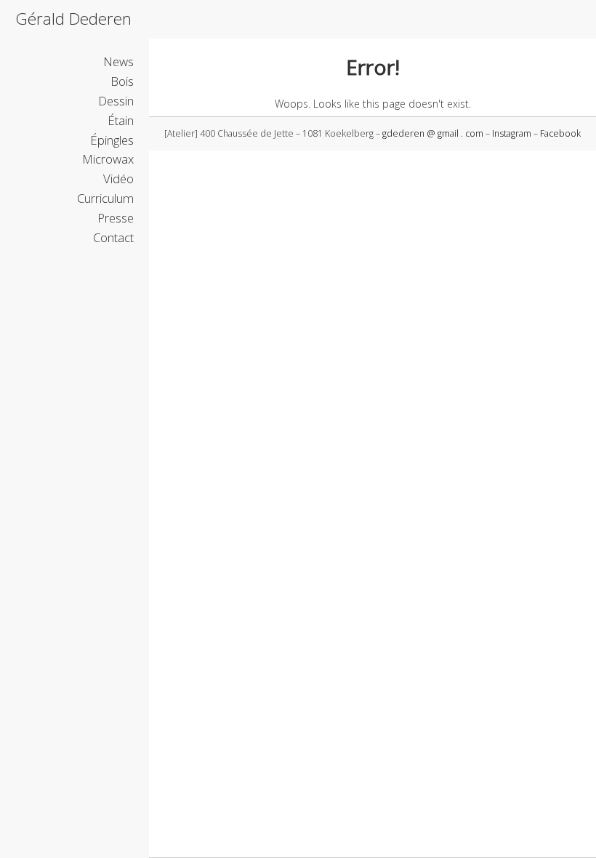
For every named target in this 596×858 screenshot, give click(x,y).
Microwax (108, 159)
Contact (113, 237)
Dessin (116, 100)
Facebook (560, 133)
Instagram (511, 133)
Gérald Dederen (73, 18)
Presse (115, 217)
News (118, 61)
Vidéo (118, 178)
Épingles (112, 140)
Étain (121, 120)
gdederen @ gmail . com (432, 133)
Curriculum (105, 198)
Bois (122, 81)
